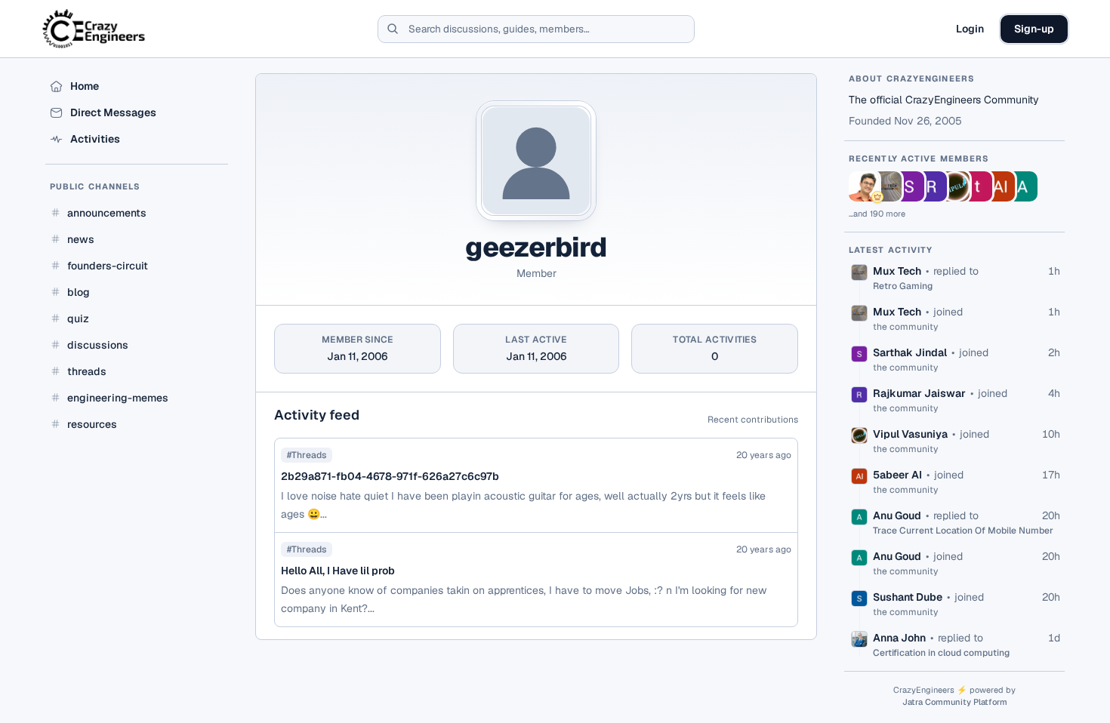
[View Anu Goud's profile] (1022, 186)
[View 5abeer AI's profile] (1000, 186)
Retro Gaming (903, 286)
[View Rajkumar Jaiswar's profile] (932, 186)
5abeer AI (897, 474)
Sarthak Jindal (910, 352)
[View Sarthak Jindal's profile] (909, 186)
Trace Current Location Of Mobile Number (963, 531)
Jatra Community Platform (954, 702)
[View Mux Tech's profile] (886, 186)
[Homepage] (94, 29)
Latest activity (891, 250)
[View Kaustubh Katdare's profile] (864, 186)
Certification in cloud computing (941, 653)
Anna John (899, 638)
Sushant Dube (907, 597)
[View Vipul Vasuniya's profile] (954, 186)
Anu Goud (897, 515)
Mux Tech (897, 271)
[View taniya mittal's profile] (977, 186)
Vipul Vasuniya (910, 434)
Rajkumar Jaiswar (919, 393)
